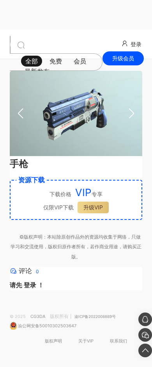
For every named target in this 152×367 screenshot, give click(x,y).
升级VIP (93, 207)
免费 (55, 61)
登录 (30, 285)
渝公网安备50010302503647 (46, 325)
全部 (31, 61)
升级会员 (123, 58)
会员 (80, 61)
